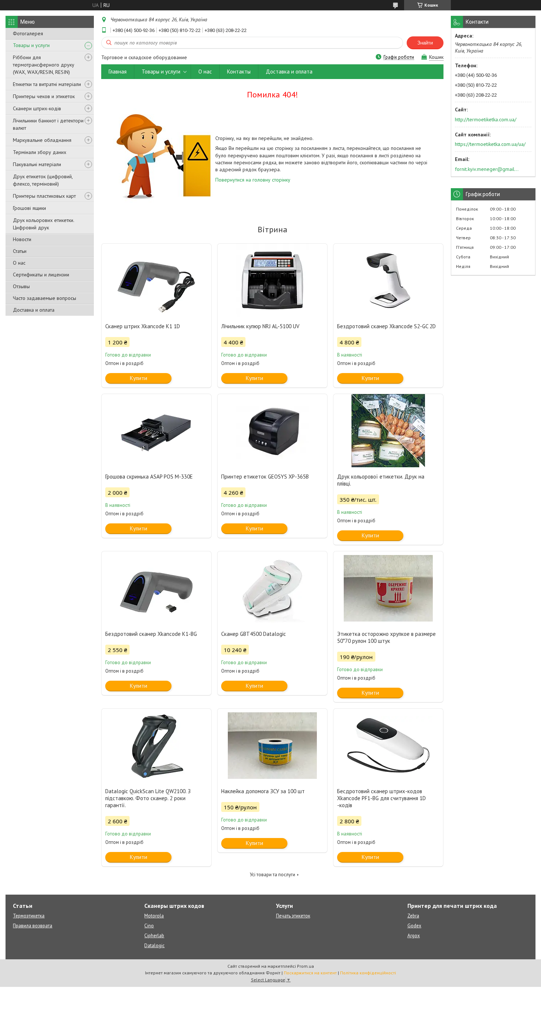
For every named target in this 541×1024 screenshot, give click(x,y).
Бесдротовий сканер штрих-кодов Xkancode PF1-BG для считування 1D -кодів (381, 798)
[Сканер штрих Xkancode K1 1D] (156, 280)
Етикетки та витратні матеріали (47, 84)
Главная (118, 71)
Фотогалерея (28, 33)
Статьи (19, 251)
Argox (413, 935)
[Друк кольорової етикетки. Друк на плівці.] (388, 431)
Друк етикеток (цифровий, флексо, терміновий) (43, 180)
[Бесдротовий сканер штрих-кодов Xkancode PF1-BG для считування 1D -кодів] (388, 745)
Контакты (239, 71)
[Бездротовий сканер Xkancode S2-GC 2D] (388, 280)
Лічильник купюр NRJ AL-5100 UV (260, 326)
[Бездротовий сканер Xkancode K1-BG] (156, 588)
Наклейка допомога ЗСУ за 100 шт (263, 791)
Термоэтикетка (29, 916)
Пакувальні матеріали (37, 164)
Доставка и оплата (33, 310)
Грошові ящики (29, 208)
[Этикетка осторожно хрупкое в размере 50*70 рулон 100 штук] (388, 588)
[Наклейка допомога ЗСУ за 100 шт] (272, 745)
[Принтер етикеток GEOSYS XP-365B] (272, 431)
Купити (138, 378)
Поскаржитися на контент (310, 972)
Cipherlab (154, 935)
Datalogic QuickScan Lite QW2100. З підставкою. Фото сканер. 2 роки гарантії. (148, 798)
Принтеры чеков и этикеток (44, 96)
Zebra (413, 916)
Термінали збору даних (39, 152)
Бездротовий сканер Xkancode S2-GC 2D (386, 326)
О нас (19, 262)
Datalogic (154, 945)
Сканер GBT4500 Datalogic (253, 633)
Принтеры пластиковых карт (44, 196)
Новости (22, 239)
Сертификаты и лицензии (41, 274)
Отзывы (21, 286)
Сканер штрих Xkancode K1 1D (142, 326)
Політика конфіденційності (368, 972)
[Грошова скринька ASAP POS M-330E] (156, 431)
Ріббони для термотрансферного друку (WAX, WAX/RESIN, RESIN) (43, 64)
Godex (414, 926)
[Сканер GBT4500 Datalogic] (272, 588)
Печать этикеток (293, 916)
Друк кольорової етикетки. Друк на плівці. (380, 480)
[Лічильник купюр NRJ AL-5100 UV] (272, 280)
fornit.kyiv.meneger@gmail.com (487, 169)
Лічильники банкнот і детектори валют (48, 124)
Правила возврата (32, 926)
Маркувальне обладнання (42, 140)
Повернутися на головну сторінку (252, 179)
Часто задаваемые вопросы (44, 298)
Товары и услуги (31, 45)
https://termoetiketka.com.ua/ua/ (490, 144)
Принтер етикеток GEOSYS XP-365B (265, 476)
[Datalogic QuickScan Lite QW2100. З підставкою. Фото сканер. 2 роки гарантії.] (156, 745)
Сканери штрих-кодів (37, 108)
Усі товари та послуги (272, 874)
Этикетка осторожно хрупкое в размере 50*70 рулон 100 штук (386, 637)
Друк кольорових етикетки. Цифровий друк (43, 224)
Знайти (425, 43)
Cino (149, 926)
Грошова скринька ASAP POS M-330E (149, 476)
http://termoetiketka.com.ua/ (485, 119)
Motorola (154, 916)
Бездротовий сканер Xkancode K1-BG (151, 633)
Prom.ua (305, 966)
